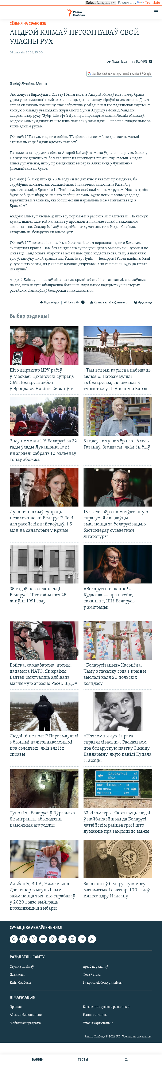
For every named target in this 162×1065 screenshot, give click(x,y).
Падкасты (17, 974)
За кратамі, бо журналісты (102, 983)
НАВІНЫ (37, 1059)
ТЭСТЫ (83, 1059)
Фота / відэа (92, 974)
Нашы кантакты (95, 1015)
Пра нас (16, 1007)
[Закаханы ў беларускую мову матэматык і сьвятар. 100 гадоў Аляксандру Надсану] (118, 859)
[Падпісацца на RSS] (92, 939)
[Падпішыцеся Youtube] (43, 939)
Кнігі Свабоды (20, 983)
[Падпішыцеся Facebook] (23, 939)
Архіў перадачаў (95, 966)
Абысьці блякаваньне (26, 1015)
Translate (152, 3)
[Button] (117, 62)
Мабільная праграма (25, 1023)
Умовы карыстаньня (98, 1023)
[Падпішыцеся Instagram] (72, 939)
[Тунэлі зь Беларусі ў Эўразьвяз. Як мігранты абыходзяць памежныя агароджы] (44, 788)
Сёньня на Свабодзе (28, 24)
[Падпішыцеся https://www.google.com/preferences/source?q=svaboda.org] (14, 939)
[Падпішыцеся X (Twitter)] (33, 939)
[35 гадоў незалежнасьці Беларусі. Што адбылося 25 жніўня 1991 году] (44, 564)
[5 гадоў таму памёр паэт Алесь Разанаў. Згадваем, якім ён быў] (118, 416)
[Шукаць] (126, 1059)
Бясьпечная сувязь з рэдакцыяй (106, 1007)
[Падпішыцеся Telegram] (82, 939)
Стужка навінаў (22, 966)
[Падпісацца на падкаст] (53, 939)
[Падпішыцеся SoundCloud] (62, 939)
